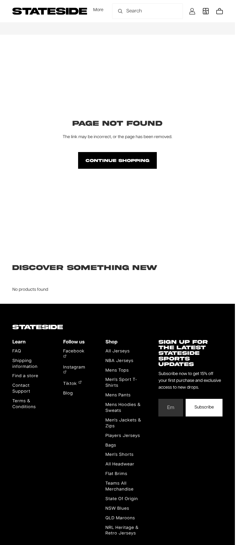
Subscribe (204, 407)
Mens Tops (117, 370)
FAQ (16, 351)
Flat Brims (116, 474)
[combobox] (140, 11)
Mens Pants (117, 395)
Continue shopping (117, 160)
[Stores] (206, 11)
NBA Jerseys (119, 361)
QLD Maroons (120, 518)
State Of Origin (121, 499)
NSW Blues (117, 509)
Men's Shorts (119, 455)
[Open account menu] (192, 11)
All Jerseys (117, 351)
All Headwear (119, 464)
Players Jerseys (122, 436)
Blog (68, 393)
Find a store (25, 376)
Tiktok (70, 384)
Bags (110, 445)
